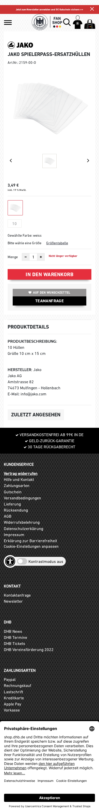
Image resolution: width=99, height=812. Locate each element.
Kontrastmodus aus (45, 561)
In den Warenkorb (49, 274)
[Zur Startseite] (47, 22)
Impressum (14, 534)
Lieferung (12, 504)
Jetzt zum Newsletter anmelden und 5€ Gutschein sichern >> (49, 9)
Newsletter (13, 601)
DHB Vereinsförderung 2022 (29, 649)
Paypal (9, 679)
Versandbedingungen (22, 498)
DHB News (13, 631)
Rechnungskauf (17, 685)
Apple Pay (12, 704)
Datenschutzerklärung (23, 528)
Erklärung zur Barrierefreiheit (30, 540)
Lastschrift (13, 691)
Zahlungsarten (16, 485)
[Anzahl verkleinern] (25, 257)
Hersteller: (20, 369)
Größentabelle (57, 243)
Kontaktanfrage (17, 595)
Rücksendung (16, 510)
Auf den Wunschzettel (52, 292)
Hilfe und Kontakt (19, 479)
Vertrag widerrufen (21, 473)
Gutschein (13, 492)
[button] (7, 22)
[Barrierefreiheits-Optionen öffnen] (10, 561)
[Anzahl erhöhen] (41, 257)
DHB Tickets (14, 643)
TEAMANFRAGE (49, 300)
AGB (7, 516)
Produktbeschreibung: (32, 341)
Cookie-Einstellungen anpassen (31, 546)
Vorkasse (12, 710)
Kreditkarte (14, 698)
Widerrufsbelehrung (22, 522)
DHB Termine (15, 637)
